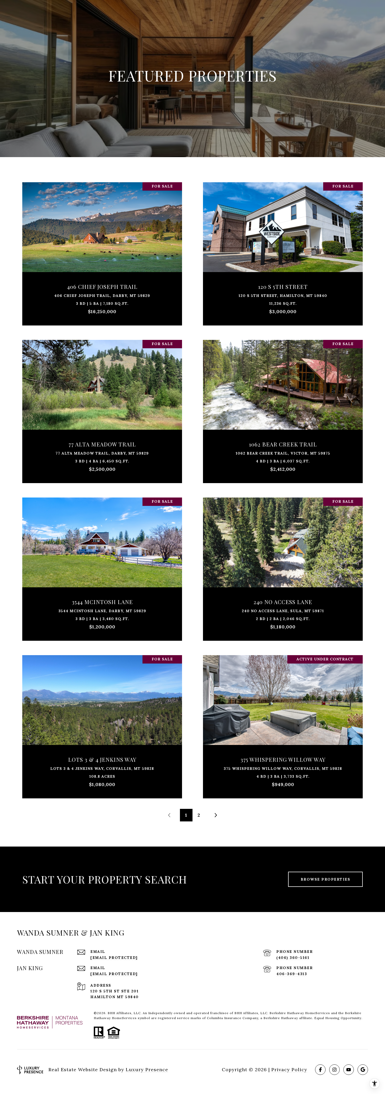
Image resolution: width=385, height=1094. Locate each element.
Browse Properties (325, 879)
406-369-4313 (291, 973)
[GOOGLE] (363, 1069)
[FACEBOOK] (320, 1069)
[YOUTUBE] (348, 1069)
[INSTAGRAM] (334, 1069)
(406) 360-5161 (292, 957)
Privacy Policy (289, 1070)
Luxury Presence (147, 1070)
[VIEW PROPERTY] (102, 246)
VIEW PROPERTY (102, 251)
